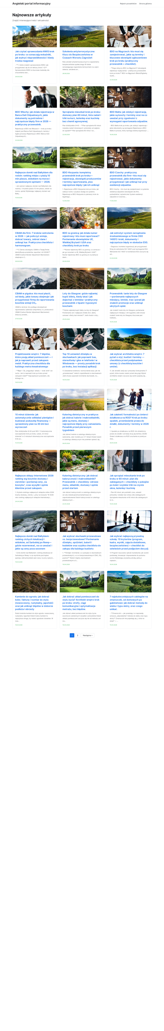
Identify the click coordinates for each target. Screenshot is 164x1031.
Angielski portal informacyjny (31, 3)
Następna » (87, 635)
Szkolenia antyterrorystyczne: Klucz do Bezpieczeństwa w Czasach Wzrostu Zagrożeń (78, 54)
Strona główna (145, 3)
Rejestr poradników (128, 3)
